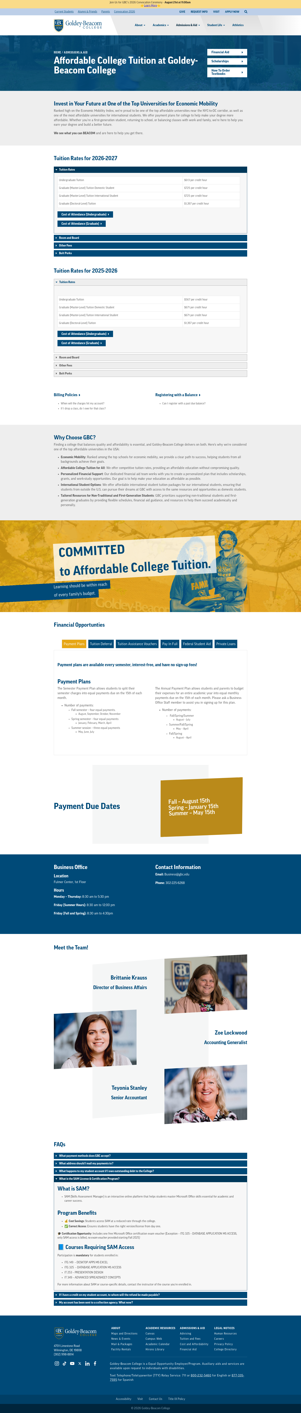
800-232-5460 (201, 1375)
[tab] (74, 644)
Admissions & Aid (186, 25)
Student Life (214, 25)
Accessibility (123, 1399)
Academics (159, 25)
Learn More (150, 5)
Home (57, 52)
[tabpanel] (150, 702)
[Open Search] (246, 11)
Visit (140, 1399)
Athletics (238, 25)
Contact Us (155, 1399)
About (138, 25)
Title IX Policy (176, 1399)
